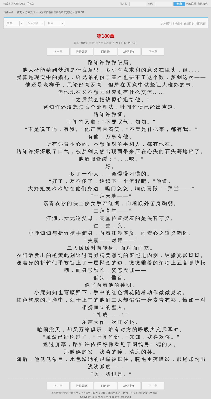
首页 (19, 12)
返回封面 (201, 23)
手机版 (30, 3)
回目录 (105, 51)
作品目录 (189, 23)
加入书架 (165, 23)
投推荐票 (82, 51)
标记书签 (129, 51)
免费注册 (191, 3)
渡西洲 (84, 43)
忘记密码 (202, 3)
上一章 (58, 51)
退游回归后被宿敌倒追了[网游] (55, 12)
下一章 (153, 51)
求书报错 (177, 23)
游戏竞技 (30, 12)
